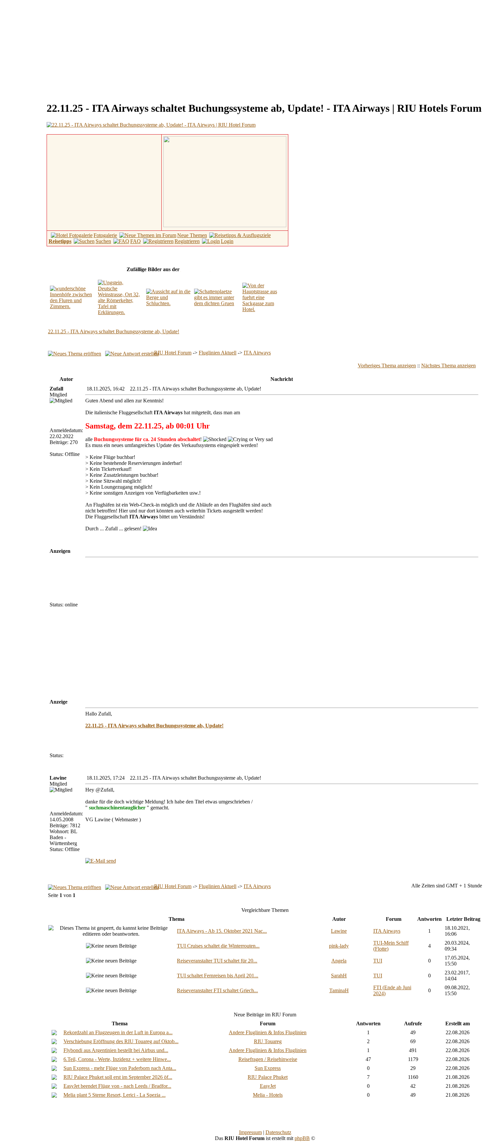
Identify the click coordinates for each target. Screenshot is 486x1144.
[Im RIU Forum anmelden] (224, 181)
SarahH (339, 975)
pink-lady (339, 946)
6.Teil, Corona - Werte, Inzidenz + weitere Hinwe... (117, 1059)
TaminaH (339, 990)
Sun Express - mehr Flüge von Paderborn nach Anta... (119, 1068)
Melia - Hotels (268, 1095)
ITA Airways (257, 352)
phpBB (302, 1138)
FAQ (135, 241)
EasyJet (268, 1086)
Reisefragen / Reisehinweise (267, 1059)
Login (227, 241)
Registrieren (187, 241)
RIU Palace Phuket (268, 1077)
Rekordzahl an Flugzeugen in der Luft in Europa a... (118, 1032)
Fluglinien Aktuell (217, 352)
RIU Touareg (268, 1041)
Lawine (339, 931)
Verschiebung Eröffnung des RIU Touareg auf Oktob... (121, 1041)
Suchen (103, 241)
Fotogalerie (105, 235)
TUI (377, 960)
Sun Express (268, 1068)
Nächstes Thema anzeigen (448, 365)
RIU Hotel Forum (172, 352)
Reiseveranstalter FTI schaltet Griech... (217, 990)
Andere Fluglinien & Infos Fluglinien (267, 1032)
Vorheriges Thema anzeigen (387, 365)
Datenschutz (278, 1132)
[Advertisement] (58, 49)
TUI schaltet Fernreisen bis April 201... (217, 975)
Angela (338, 960)
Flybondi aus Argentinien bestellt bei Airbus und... (115, 1050)
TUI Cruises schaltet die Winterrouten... (218, 946)
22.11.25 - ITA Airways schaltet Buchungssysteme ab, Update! (113, 331)
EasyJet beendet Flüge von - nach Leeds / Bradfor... (117, 1086)
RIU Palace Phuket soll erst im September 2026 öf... (117, 1077)
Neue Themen (192, 235)
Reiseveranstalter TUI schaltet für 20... (217, 960)
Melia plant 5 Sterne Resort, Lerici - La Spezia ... (114, 1095)
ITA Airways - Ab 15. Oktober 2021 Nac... (222, 931)
